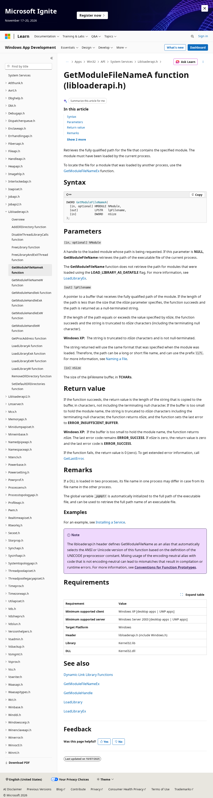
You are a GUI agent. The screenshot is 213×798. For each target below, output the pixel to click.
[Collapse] (51, 58)
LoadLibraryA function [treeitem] (27, 346)
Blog (59, 789)
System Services (121, 62)
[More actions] (203, 62)
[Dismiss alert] (204, 8)
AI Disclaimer (12, 789)
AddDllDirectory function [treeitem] (29, 227)
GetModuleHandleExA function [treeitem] (27, 303)
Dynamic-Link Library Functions (88, 674)
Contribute (78, 789)
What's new (175, 47)
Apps (78, 62)
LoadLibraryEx (75, 278)
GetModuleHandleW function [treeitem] (26, 328)
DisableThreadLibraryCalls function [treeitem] (30, 237)
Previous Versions (39, 789)
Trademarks (183, 789)
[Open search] (192, 36)
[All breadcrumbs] (67, 62)
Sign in (203, 36)
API (103, 62)
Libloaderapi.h (148, 62)
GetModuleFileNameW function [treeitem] (27, 282)
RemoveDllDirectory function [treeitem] (32, 376)
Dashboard (198, 47)
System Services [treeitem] (19, 75)
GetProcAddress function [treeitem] (29, 338)
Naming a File (116, 359)
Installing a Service (110, 522)
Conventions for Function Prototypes (165, 567)
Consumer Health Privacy (125, 789)
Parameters (75, 122)
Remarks (73, 133)
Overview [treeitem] (18, 219)
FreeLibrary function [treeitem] (26, 247)
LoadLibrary (73, 702)
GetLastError (73, 458)
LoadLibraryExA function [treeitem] (29, 353)
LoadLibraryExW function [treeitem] (29, 361)
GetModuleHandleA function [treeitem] (31, 293)
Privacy (95, 789)
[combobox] (28, 66)
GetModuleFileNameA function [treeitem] (27, 270)
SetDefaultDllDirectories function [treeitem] (28, 386)
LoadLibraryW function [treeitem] (27, 369)
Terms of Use (160, 789)
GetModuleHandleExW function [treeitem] (27, 315)
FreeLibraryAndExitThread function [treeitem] (30, 257)
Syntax (71, 117)
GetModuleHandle (78, 693)
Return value (76, 127)
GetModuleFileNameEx (81, 171)
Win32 (91, 62)
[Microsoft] (7, 36)
